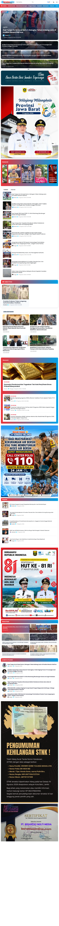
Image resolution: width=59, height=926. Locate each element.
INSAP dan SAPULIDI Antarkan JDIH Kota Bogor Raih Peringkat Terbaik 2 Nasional (29, 530)
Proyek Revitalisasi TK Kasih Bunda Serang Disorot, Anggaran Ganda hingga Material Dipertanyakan (31, 521)
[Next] (55, 172)
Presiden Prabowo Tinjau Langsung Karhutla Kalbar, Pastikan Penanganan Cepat (14, 302)
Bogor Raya (32, 6)
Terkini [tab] (5, 190)
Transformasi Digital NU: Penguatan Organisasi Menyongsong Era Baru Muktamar (14, 349)
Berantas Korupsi (21, 6)
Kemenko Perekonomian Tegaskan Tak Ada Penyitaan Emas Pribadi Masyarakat (27, 385)
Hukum (52, 6)
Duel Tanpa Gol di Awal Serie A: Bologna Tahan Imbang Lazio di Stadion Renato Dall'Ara (32, 664)
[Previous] (3, 172)
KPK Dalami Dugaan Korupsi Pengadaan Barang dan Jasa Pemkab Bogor (28, 504)
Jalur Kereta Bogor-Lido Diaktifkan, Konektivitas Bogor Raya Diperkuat (27, 539)
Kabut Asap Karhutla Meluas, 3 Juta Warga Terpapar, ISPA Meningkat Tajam (15, 643)
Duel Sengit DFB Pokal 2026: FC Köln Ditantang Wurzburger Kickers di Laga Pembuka (31, 676)
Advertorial (11, 6)
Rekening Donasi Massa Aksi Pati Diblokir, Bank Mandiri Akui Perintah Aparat (14, 328)
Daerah (39, 6)
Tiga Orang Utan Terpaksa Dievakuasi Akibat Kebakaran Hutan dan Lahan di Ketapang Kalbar (29, 682)
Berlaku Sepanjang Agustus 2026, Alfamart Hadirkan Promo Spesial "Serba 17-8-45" (33, 398)
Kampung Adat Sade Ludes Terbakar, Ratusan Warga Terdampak (43, 643)
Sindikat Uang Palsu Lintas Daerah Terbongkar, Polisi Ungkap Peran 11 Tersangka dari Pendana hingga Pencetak (32, 670)
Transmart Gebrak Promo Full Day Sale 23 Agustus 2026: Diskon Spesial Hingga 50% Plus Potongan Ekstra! (32, 408)
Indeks (4, 6)
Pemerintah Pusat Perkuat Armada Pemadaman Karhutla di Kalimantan (14, 654)
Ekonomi (45, 6)
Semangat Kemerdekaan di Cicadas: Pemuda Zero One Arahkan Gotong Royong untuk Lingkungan (31, 513)
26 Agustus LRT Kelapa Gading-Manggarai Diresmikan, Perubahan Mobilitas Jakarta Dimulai (41, 328)
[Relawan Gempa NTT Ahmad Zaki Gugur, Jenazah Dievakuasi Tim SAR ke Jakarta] (48, 174)
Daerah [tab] (13, 190)
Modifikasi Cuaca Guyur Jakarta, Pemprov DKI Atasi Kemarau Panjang (42, 348)
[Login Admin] (57, 2)
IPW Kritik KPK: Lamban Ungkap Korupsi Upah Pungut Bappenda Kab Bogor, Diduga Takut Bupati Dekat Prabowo (31, 688)
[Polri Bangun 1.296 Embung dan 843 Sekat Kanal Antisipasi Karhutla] (21, 174)
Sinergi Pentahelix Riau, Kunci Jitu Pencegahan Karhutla (15, 627)
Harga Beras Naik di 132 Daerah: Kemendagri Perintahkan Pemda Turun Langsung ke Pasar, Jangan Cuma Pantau (31, 694)
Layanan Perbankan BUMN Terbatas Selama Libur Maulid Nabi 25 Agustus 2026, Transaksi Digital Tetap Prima (32, 417)
